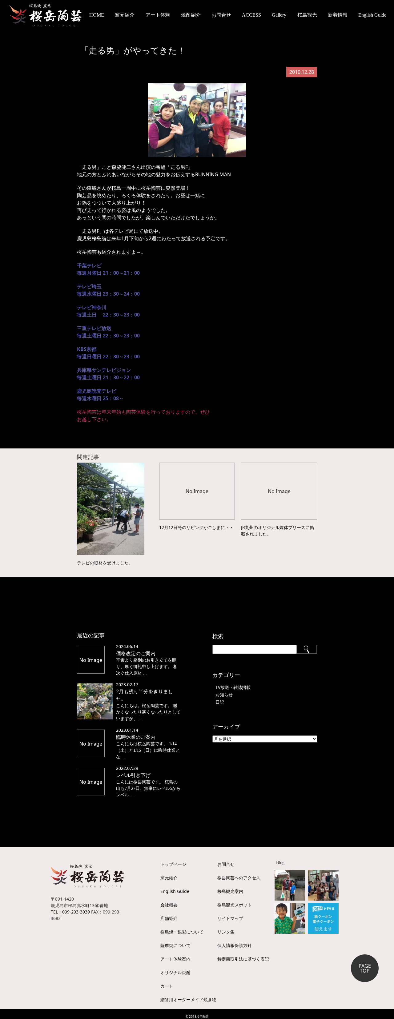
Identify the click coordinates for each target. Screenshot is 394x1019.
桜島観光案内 (230, 891)
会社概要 (169, 905)
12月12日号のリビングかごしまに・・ (196, 527)
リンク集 (226, 932)
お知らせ (224, 695)
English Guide (372, 15)
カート (166, 986)
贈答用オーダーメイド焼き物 (188, 999)
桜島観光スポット (234, 905)
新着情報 (338, 15)
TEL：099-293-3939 (70, 912)
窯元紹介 (169, 878)
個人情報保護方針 (234, 945)
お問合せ (221, 15)
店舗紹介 (169, 918)
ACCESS (251, 15)
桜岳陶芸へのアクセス (238, 878)
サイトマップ (230, 918)
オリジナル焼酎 (175, 972)
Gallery (279, 15)
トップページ (173, 864)
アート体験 (158, 15)
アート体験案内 (175, 959)
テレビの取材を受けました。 (105, 563)
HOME (96, 15)
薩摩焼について (175, 945)
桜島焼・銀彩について (181, 932)
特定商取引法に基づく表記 (243, 959)
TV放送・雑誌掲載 (233, 687)
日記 (219, 702)
